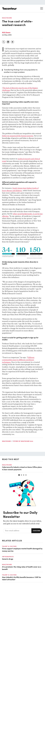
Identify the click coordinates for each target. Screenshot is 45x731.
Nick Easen (6, 32)
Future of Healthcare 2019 (23, 441)
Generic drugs (7, 559)
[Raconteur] (9, 8)
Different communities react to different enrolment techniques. (18, 360)
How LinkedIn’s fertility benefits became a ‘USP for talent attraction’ (21, 578)
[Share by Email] (12, 41)
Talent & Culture (9, 546)
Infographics (8, 556)
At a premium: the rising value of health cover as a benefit (21, 568)
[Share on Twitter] (3, 41)
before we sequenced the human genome (17, 136)
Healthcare (7, 18)
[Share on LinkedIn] (8, 41)
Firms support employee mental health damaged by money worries (22, 549)
